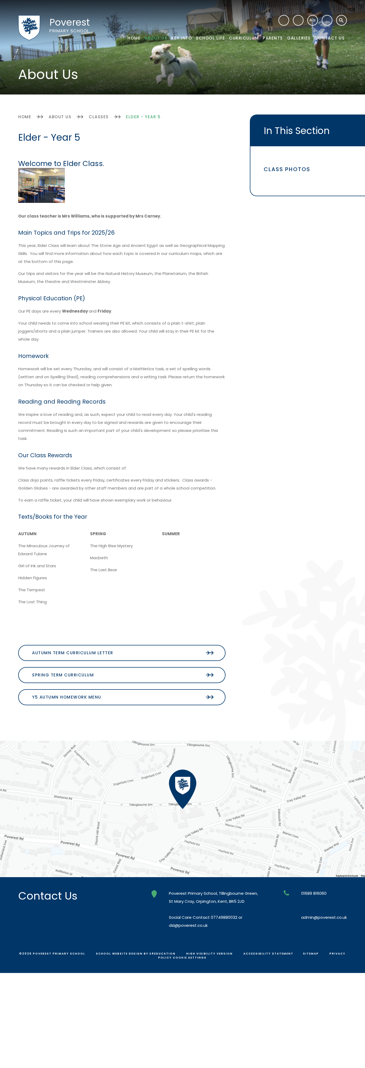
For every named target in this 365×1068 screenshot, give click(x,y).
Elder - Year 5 (143, 117)
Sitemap (311, 954)
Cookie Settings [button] (190, 958)
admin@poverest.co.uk (324, 917)
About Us (60, 117)
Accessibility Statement (268, 954)
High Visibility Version (209, 954)
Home (24, 117)
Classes (99, 117)
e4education (163, 954)
